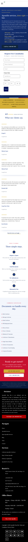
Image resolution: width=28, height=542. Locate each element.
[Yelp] (7, 535)
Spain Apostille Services (7, 434)
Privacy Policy (11, 527)
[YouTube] (22, 531)
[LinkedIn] (18, 535)
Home (3, 428)
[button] (2, 3)
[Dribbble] (7, 539)
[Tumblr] (22, 535)
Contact (3, 443)
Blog (3, 437)
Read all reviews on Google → (14, 233)
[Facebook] (7, 531)
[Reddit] (14, 535)
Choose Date (7, 73)
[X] (18, 531)
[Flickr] (10, 535)
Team (3, 440)
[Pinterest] (14, 531)
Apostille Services (6, 431)
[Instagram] (10, 531)
